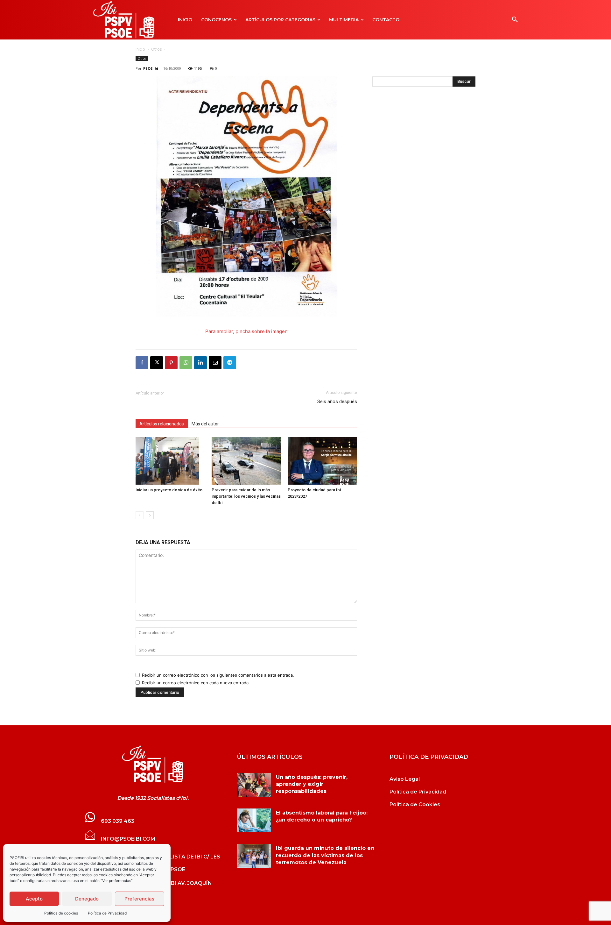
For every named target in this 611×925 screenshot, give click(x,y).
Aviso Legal (405, 779)
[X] (156, 362)
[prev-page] (140, 515)
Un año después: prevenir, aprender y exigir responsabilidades (312, 784)
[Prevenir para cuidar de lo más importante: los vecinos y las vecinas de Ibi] (246, 461)
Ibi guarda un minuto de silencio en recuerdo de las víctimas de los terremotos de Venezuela (325, 855)
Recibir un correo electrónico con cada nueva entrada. (196, 682)
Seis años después (337, 401)
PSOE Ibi (150, 68)
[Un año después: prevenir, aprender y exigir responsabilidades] (254, 785)
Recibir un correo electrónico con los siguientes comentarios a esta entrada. (218, 675)
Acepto (34, 899)
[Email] (215, 362)
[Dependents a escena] (246, 315)
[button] (515, 20)
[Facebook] (142, 362)
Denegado (87, 899)
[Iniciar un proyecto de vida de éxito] (170, 461)
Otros (156, 49)
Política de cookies (61, 913)
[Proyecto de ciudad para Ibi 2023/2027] (322, 461)
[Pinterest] (171, 362)
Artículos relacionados (161, 423)
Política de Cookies (415, 804)
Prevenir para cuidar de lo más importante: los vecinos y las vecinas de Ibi (246, 496)
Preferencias (139, 899)
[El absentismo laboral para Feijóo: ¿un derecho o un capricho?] (254, 820)
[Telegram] (229, 362)
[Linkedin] (200, 362)
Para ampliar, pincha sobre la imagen (246, 331)
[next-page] (150, 515)
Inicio (140, 49)
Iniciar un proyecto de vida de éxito (169, 489)
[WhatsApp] (185, 362)
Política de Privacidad (107, 913)
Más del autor (205, 423)
